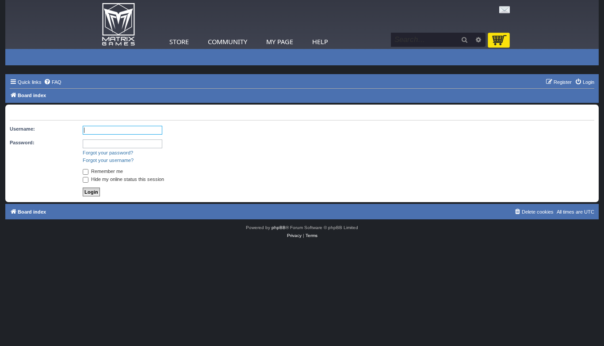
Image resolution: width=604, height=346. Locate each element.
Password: (22, 142)
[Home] (118, 24)
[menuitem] (52, 82)
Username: (22, 129)
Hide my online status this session (127, 179)
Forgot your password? (108, 152)
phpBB (278, 227)
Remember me (106, 171)
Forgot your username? (108, 160)
